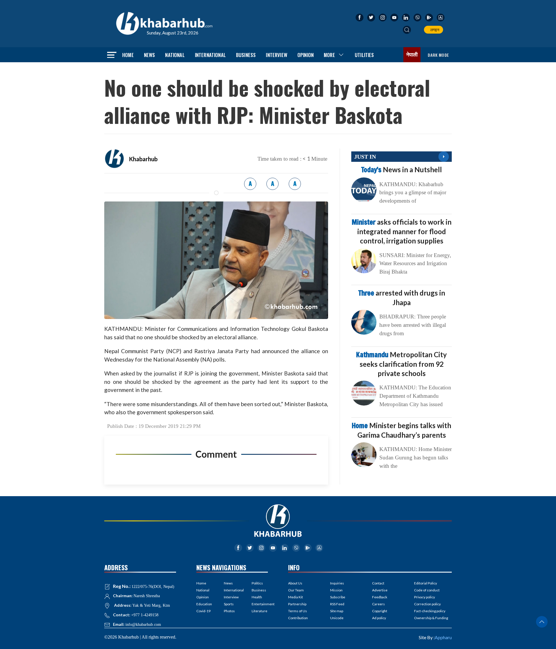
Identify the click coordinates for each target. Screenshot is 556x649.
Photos (229, 611)
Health (257, 597)
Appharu (443, 637)
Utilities (364, 54)
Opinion (305, 54)
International (210, 54)
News (149, 54)
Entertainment (260, 604)
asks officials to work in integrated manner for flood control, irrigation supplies (401, 231)
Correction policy (427, 604)
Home (128, 54)
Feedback (379, 597)
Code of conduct (427, 590)
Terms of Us (297, 611)
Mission (336, 590)
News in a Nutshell (401, 169)
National (174, 54)
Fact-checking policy (429, 611)
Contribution (298, 618)
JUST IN (365, 156)
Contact (378, 583)
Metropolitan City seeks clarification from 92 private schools (401, 363)
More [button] (329, 54)
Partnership (297, 604)
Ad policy (379, 618)
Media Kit (295, 597)
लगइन (434, 29)
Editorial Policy (425, 583)
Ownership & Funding (431, 618)
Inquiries (337, 583)
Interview (276, 54)
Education (204, 604)
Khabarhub (143, 158)
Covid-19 (203, 611)
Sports (229, 604)
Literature (259, 611)
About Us (295, 583)
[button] (407, 30)
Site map (336, 611)
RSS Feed (337, 604)
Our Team (296, 590)
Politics (257, 583)
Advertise (379, 590)
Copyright (379, 611)
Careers (378, 604)
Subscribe (337, 597)
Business (246, 54)
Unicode (336, 618)
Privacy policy (424, 597)
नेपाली (412, 55)
